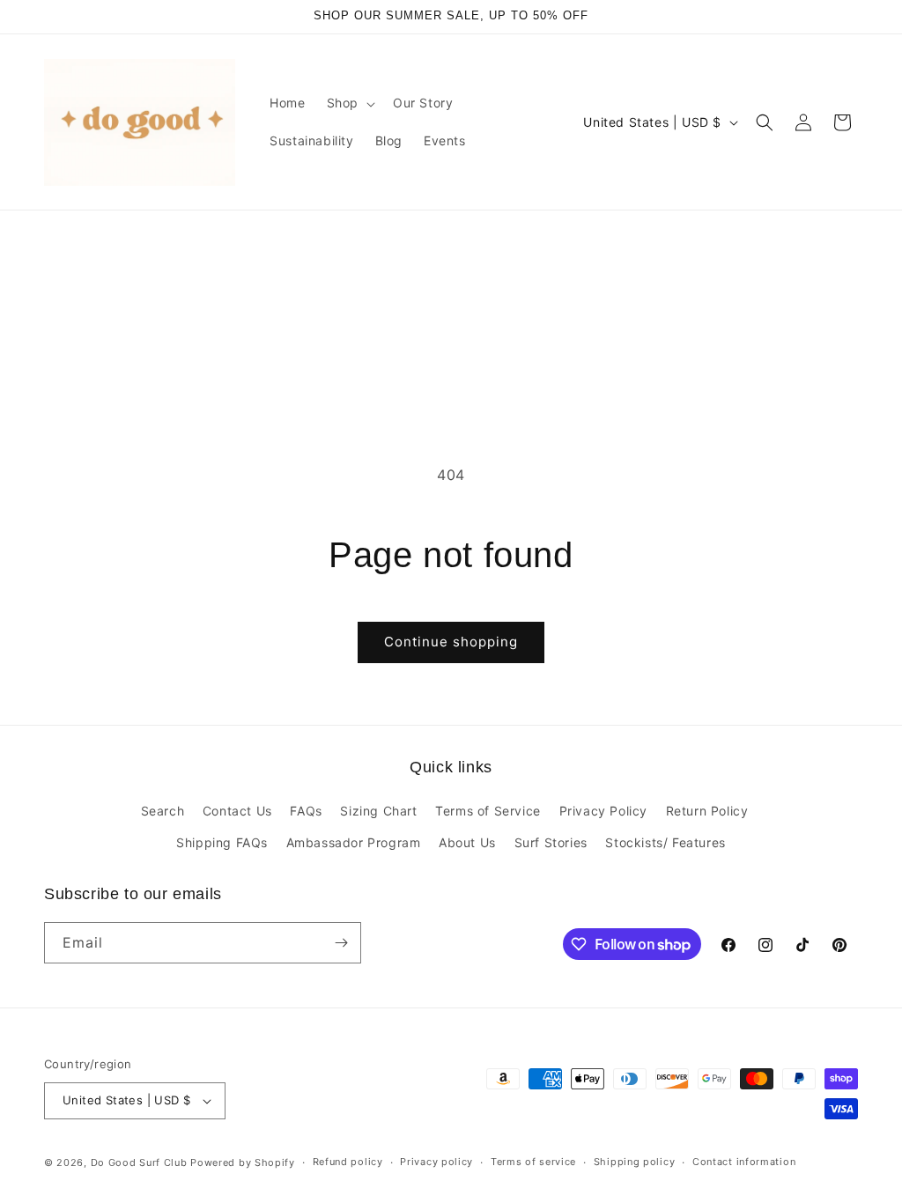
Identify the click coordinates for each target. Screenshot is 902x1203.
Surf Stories (551, 842)
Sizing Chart (378, 810)
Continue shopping (451, 641)
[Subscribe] (341, 942)
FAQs (306, 810)
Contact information (743, 1161)
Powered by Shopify (242, 1162)
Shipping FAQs (222, 842)
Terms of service (533, 1161)
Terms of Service (488, 810)
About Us (467, 842)
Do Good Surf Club (139, 1162)
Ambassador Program (353, 842)
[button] (349, 103)
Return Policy (707, 810)
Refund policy (348, 1161)
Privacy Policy (603, 810)
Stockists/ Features (665, 842)
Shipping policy (635, 1161)
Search (163, 810)
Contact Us (237, 810)
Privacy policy (436, 1161)
